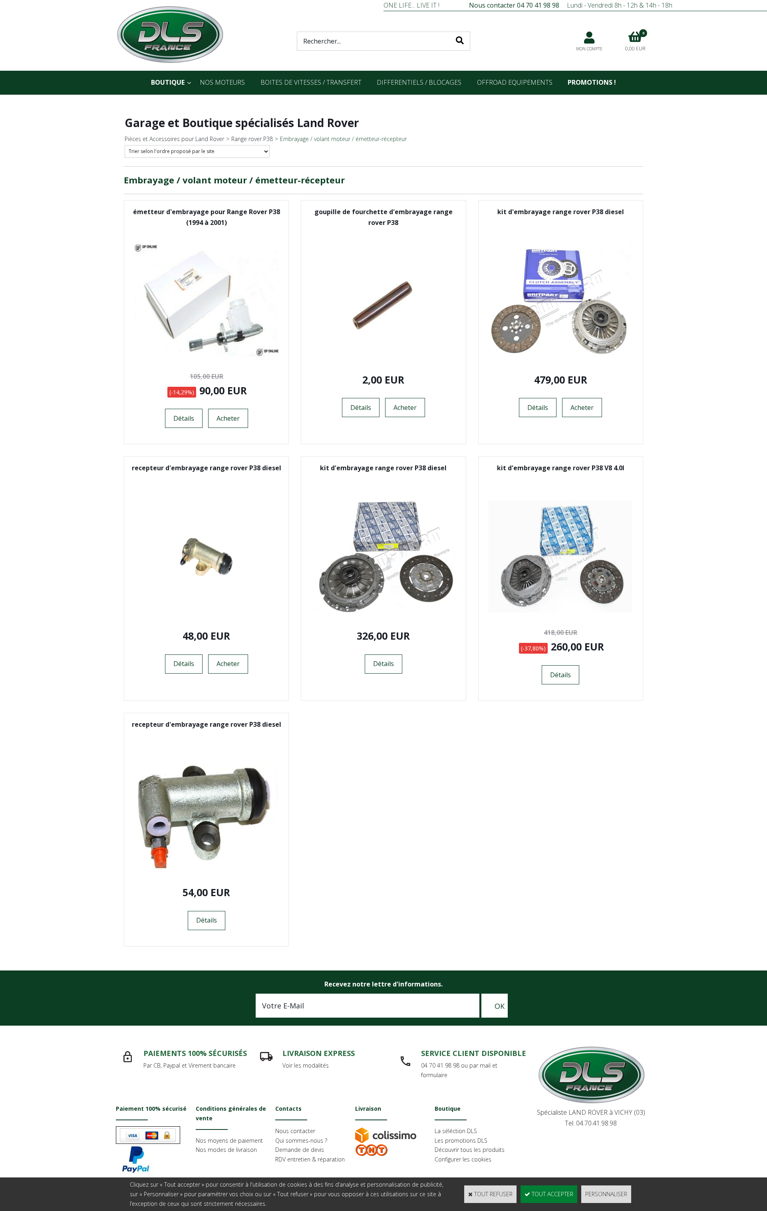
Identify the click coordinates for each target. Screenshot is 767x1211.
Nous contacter (295, 1131)
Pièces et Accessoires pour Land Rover (174, 139)
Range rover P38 (252, 139)
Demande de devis (299, 1149)
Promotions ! (592, 82)
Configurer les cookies (463, 1159)
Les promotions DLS (461, 1140)
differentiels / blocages (419, 82)
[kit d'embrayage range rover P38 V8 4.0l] (560, 610)
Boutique (168, 82)
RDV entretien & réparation (310, 1159)
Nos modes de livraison (226, 1149)
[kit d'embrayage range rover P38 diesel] (560, 354)
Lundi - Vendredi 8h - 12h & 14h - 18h (570, 5)
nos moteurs (222, 82)
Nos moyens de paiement (229, 1140)
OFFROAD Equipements (514, 82)
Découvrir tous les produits (470, 1149)
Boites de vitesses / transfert (311, 82)
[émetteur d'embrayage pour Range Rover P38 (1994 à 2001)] (206, 354)
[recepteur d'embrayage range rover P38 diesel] (206, 610)
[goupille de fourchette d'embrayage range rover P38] (383, 354)
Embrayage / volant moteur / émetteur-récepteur (343, 139)
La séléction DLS (456, 1131)
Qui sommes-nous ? (301, 1140)
